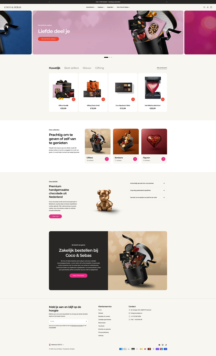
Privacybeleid (52, 327)
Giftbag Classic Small (93, 105)
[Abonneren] (86, 321)
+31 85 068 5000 (136, 316)
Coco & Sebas (58, 349)
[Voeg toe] (73, 99)
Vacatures (101, 326)
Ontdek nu (196, 40)
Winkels (100, 313)
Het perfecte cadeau (48, 39)
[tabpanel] (108, 92)
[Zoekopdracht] (204, 7)
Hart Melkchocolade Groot (152, 105)
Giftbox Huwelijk (63, 105)
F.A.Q (99, 310)
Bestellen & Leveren (104, 316)
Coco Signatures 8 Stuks (123, 105)
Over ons (55, 216)
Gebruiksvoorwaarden (77, 325)
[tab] (54, 68)
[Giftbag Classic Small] (93, 87)
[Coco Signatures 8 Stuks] (122, 87)
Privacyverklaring (103, 332)
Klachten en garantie (104, 329)
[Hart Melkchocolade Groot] (152, 87)
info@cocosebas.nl (136, 313)
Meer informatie (78, 275)
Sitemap (100, 335)
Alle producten (162, 68)
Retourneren (102, 323)
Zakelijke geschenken (104, 319)
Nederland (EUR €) (56, 344)
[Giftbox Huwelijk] (63, 87)
